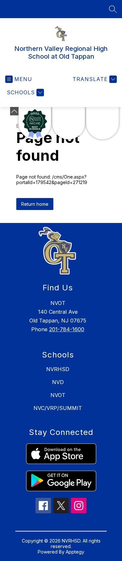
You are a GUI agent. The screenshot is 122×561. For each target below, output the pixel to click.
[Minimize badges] (14, 111)
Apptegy (75, 552)
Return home (34, 204)
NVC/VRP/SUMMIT (58, 408)
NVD (58, 382)
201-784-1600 (66, 329)
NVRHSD (57, 369)
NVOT (57, 395)
